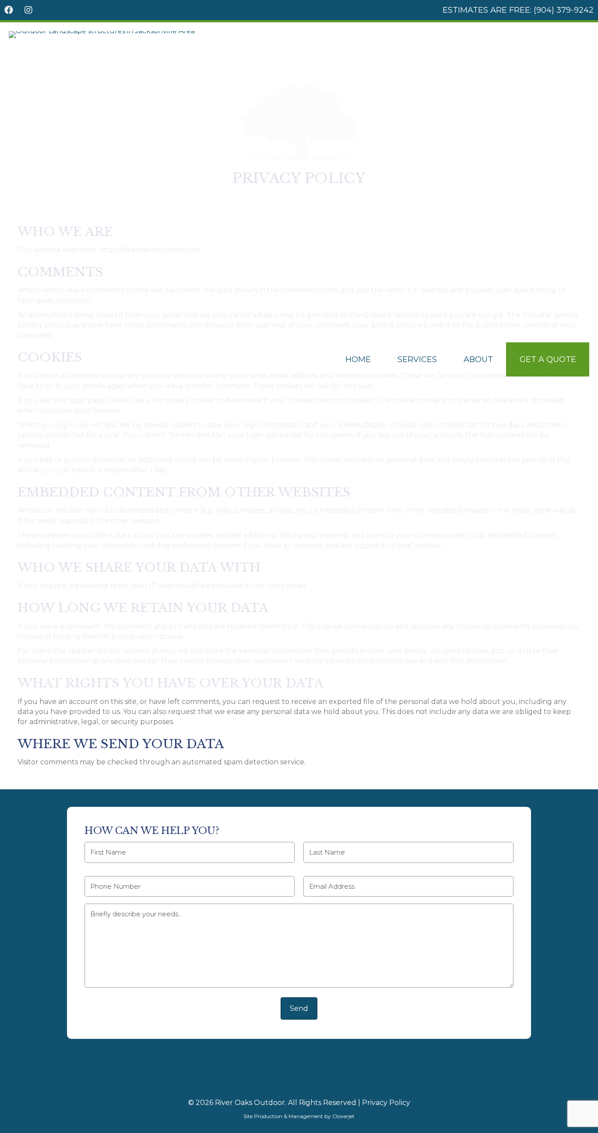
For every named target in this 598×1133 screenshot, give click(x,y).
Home (358, 359)
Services (417, 359)
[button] (9, 10)
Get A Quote (548, 359)
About (478, 359)
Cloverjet (343, 1116)
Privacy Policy (386, 1102)
